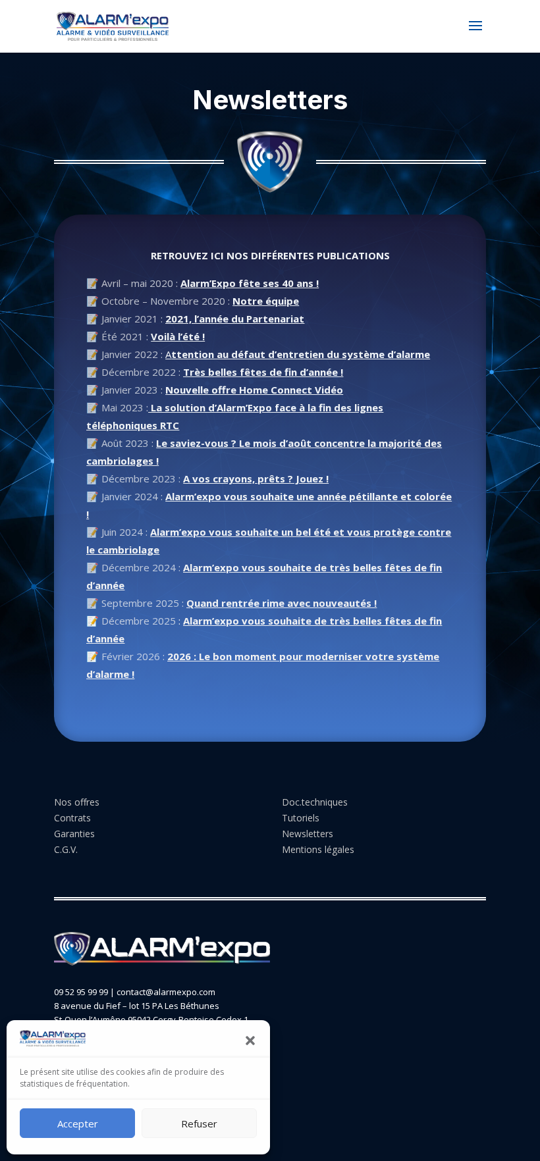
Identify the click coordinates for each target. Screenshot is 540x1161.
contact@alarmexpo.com (166, 992)
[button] (250, 1040)
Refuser (199, 1123)
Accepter (77, 1123)
